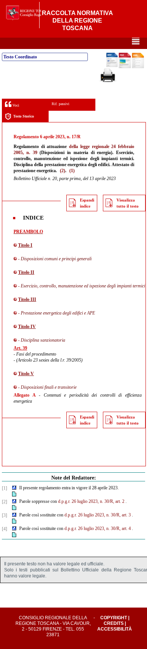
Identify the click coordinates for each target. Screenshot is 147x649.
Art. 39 (20, 348)
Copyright (113, 617)
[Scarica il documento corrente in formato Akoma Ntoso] (138, 66)
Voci (15, 105)
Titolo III (27, 299)
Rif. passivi (60, 104)
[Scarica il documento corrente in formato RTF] (112, 65)
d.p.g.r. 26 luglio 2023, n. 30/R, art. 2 (91, 501)
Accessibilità (114, 629)
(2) (62, 170)
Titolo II (26, 272)
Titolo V (26, 373)
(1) (72, 170)
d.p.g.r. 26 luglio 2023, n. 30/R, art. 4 (97, 528)
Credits (114, 623)
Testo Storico (23, 116)
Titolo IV (27, 326)
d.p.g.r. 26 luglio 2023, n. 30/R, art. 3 (97, 515)
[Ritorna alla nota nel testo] (14, 488)
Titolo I (25, 245)
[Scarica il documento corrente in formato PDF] (125, 66)
